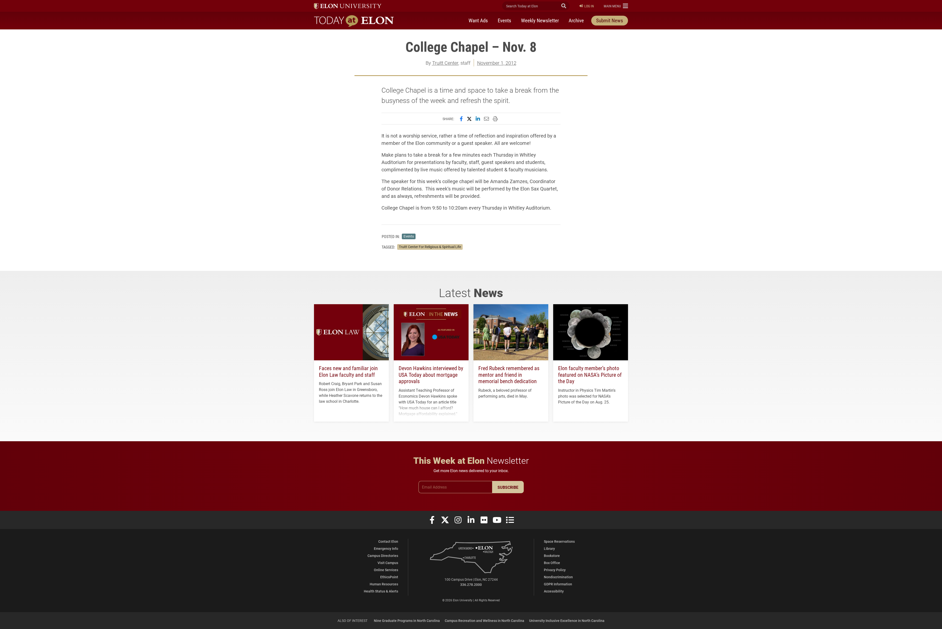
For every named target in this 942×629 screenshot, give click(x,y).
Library (549, 548)
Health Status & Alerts (381, 591)
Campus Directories (382, 555)
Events (504, 20)
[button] (616, 6)
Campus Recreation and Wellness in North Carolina (484, 620)
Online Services (386, 569)
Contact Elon (388, 541)
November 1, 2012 (496, 63)
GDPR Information (558, 584)
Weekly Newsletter (540, 20)
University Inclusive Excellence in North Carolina (566, 620)
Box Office (552, 562)
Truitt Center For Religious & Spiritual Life (430, 247)
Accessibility (554, 591)
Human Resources (384, 584)
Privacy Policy (555, 569)
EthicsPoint (389, 577)
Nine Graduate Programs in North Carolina (407, 620)
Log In (589, 6)
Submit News (609, 20)
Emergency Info (386, 548)
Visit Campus (388, 562)
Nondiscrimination (558, 577)
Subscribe (507, 487)
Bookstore (552, 555)
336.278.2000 (471, 584)
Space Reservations (559, 541)
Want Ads (478, 20)
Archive (576, 20)
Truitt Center (445, 63)
